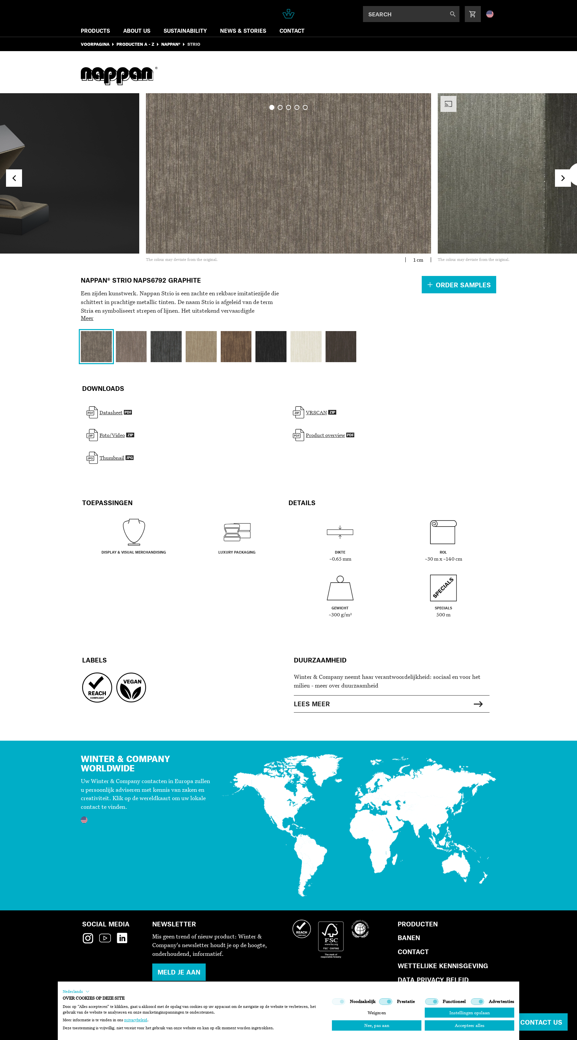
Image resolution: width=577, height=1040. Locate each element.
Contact (413, 951)
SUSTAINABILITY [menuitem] (185, 30)
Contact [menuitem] (292, 30)
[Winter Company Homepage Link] (288, 13)
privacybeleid (135, 1020)
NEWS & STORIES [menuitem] (243, 30)
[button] (76, 991)
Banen (409, 937)
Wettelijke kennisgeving (443, 966)
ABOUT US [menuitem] (136, 30)
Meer (87, 318)
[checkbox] (338, 1001)
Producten (418, 924)
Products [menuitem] (95, 30)
